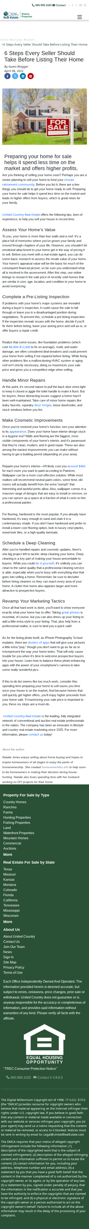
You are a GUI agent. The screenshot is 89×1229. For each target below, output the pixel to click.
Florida (8, 895)
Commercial (12, 843)
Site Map (9, 962)
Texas (7, 869)
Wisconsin (11, 915)
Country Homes (14, 802)
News (7, 952)
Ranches (10, 807)
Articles (17, 40)
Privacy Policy (13, 967)
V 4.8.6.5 (56, 1077)
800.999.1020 (20, 1077)
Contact (60, 5)
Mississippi (11, 910)
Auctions (9, 848)
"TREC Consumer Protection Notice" (30, 1068)
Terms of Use (13, 972)
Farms (8, 812)
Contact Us (11, 941)
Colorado (10, 890)
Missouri (9, 874)
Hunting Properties (17, 817)
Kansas (8, 879)
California (10, 900)
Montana (9, 884)
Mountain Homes (15, 838)
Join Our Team (14, 947)
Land (7, 828)
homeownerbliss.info (55, 767)
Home (4, 40)
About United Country (19, 936)
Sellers (30, 40)
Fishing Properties (16, 822)
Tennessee (11, 905)
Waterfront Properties (18, 833)
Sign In (8, 957)
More (7, 854)
